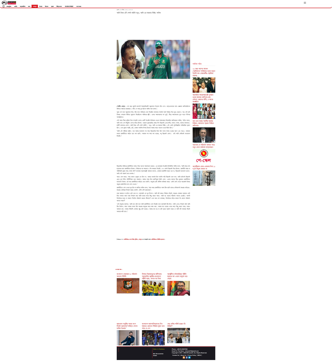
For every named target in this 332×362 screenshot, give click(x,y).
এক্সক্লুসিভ (8, 6)
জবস (29, 6)
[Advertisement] (153, 27)
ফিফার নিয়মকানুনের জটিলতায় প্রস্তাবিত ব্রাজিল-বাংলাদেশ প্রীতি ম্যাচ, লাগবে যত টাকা (152, 276)
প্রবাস (52, 6)
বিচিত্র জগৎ (59, 6)
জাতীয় (15, 6)
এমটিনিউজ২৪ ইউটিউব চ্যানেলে (157, 239)
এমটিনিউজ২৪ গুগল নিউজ (129, 239)
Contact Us (175, 355)
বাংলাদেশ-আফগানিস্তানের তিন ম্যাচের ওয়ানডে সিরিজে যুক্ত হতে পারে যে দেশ (153, 326)
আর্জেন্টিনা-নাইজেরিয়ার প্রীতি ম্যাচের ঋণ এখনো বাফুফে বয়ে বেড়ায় (177, 276)
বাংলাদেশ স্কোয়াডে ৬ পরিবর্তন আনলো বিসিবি (127, 275)
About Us (183, 355)
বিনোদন (46, 6)
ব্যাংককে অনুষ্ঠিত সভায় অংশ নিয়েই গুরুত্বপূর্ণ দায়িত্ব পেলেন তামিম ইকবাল (127, 326)
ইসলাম (40, 6)
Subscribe (69, 6)
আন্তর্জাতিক (22, 6)
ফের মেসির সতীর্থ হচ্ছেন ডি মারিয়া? (176, 324)
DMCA (199, 355)
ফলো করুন (78, 6)
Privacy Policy (191, 355)
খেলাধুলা (34, 6)
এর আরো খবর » (118, 269)
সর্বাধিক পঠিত (197, 63)
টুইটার (136, 239)
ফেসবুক (140, 239)
